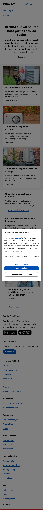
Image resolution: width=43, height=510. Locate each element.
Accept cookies (22, 268)
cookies (18, 238)
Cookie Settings (21, 264)
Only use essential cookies (21, 274)
